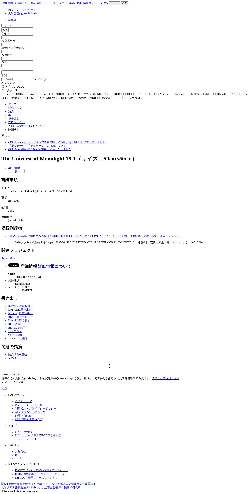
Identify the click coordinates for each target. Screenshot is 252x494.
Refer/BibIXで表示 (19, 320)
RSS (17, 454)
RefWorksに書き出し (20, 306)
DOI (3, 68)
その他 (12, 358)
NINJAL (143, 94)
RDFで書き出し (17, 316)
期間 (4, 75)
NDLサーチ (63, 94)
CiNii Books (179, 94)
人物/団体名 (8, 40)
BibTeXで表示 (16, 327)
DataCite (46, 94)
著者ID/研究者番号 (12, 47)
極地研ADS (66, 97)
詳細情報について (55, 266)
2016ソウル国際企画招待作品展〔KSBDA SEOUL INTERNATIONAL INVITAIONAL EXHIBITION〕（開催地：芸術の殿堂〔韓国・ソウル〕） (95, 235)
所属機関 (6, 55)
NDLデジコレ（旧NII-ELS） (92, 94)
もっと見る (8, 258)
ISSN (4, 62)
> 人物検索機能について (29, 125)
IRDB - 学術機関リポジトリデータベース (40, 474)
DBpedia (221, 94)
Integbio (15, 97)
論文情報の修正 (17, 354)
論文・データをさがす (22, 9)
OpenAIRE (107, 97)
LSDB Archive (47, 97)
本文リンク (8, 82)
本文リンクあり (15, 86)
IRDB (19, 94)
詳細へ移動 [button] (75, 3)
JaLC (8, 94)
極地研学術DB (87, 97)
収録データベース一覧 (29, 404)
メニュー (114, 3)
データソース (9, 90)
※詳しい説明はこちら (165, 378)
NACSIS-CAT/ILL (201, 94)
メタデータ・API (25, 438)
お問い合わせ (23, 415)
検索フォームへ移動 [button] (95, 3)
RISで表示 (14, 324)
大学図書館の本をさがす (23, 13)
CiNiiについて (23, 401)
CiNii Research (23, 431)
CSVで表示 (15, 334)
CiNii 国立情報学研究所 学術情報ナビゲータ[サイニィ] (34, 3)
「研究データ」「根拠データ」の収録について (37, 145)
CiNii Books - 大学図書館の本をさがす (38, 435)
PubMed (29, 97)
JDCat (130, 94)
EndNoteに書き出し (20, 309)
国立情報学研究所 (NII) (29, 419)
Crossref (32, 94)
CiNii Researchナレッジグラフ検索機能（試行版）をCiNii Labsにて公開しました (56, 142)
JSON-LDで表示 (18, 338)
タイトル (6, 33)
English (12, 19)
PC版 (4, 388)
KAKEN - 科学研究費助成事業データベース (41, 470)
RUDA (118, 94)
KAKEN (236, 94)
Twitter (19, 458)
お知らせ (20, 451)
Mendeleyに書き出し (20, 313)
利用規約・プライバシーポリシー (35, 408)
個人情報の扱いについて (30, 412)
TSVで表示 (15, 331)
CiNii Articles (160, 94)
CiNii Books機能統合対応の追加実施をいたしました (39, 149)
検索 (124, 3)
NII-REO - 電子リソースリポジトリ (36, 477)
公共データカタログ (130, 97)
